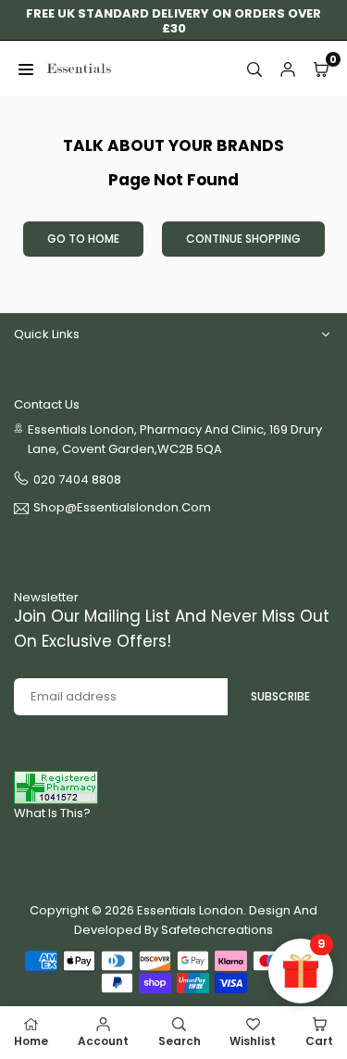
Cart (319, 1041)
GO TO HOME (83, 238)
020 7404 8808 (77, 479)
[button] (321, 68)
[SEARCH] (254, 68)
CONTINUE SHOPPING (243, 238)
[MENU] (26, 68)
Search (179, 1041)
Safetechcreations (217, 930)
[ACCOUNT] (287, 68)
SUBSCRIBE (280, 696)
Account (103, 1041)
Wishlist (252, 1041)
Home (31, 1041)
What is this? (52, 813)
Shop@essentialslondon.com (122, 508)
